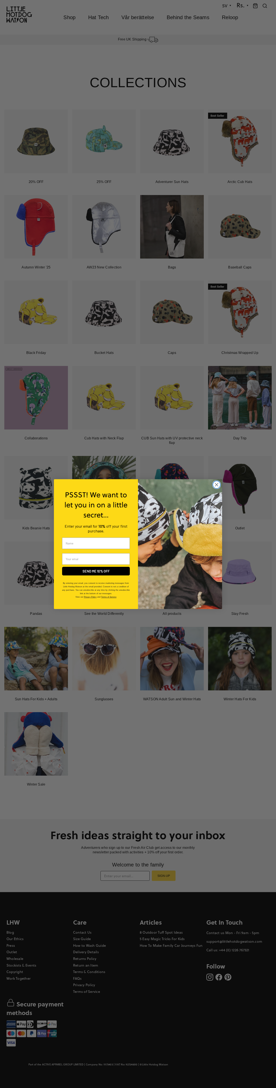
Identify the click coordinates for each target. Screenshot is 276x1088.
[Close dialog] (216, 484)
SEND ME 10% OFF (96, 571)
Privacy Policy (90, 597)
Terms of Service (108, 597)
